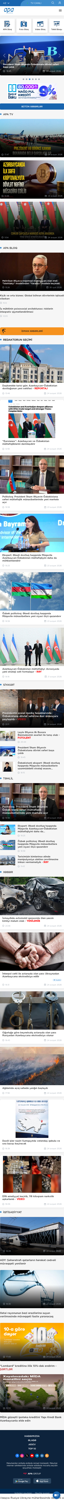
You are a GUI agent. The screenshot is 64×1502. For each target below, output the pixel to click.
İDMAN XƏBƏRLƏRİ (32, 331)
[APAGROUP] (32, 1473)
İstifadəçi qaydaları (23, 1493)
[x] (27, 1456)
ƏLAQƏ (32, 1440)
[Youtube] (32, 1456)
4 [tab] (33, 79)
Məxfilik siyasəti (42, 1493)
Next (60, 56)
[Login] (60, 3)
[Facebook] (17, 1456)
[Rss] (47, 1456)
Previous (4, 56)
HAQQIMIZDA (32, 1436)
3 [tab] (29, 79)
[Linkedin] (42, 1456)
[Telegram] (37, 1456)
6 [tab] (39, 79)
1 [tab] (23, 79)
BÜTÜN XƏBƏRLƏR (32, 106)
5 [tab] (36, 79)
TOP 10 (32, 1448)
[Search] (52, 3)
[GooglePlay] (22, 1481)
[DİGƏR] (59, 11)
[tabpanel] (32, 55)
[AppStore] (42, 1481)
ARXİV (32, 1444)
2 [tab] (26, 79)
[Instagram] (22, 1456)
